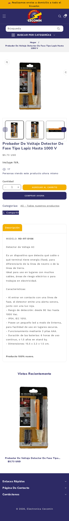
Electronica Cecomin (40, 508)
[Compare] (62, 517)
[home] (34, 517)
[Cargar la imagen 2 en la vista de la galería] (35, 130)
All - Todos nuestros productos (39, 205)
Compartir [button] (12, 212)
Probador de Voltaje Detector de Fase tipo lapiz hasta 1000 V (31, 458)
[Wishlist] (21, 517)
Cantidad (8, 181)
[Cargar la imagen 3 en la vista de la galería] (55, 130)
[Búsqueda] (58, 29)
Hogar (33, 42)
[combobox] (34, 29)
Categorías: (10, 205)
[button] (6, 16)
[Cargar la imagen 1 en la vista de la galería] (14, 130)
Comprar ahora (34, 196)
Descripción (12, 227)
